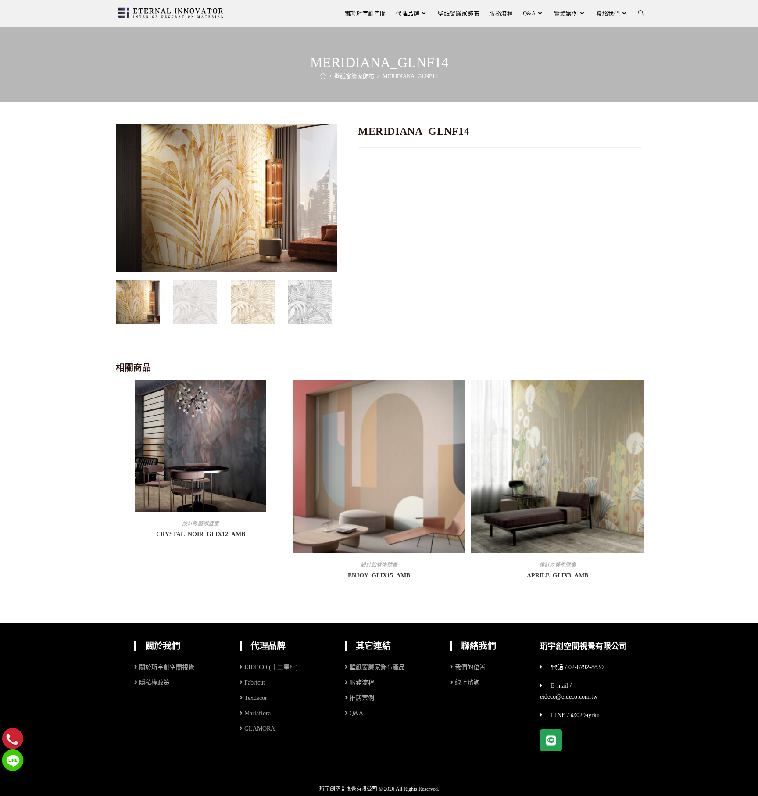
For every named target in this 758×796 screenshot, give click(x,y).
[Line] (551, 740)
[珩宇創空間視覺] (170, 13)
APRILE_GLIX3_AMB (557, 575)
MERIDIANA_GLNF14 (410, 76)
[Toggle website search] (641, 13)
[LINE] (13, 760)
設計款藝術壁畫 (200, 523)
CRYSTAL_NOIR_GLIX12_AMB (200, 534)
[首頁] (323, 76)
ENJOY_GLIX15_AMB (379, 575)
